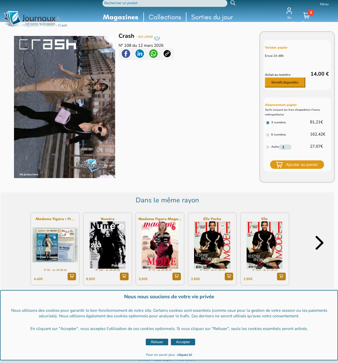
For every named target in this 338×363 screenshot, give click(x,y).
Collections (165, 17)
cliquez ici (184, 354)
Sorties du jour (212, 17)
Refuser (157, 342)
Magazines (120, 17)
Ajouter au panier (302, 164)
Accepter (183, 342)
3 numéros (278, 122)
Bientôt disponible (284, 82)
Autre (275, 147)
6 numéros (278, 134)
